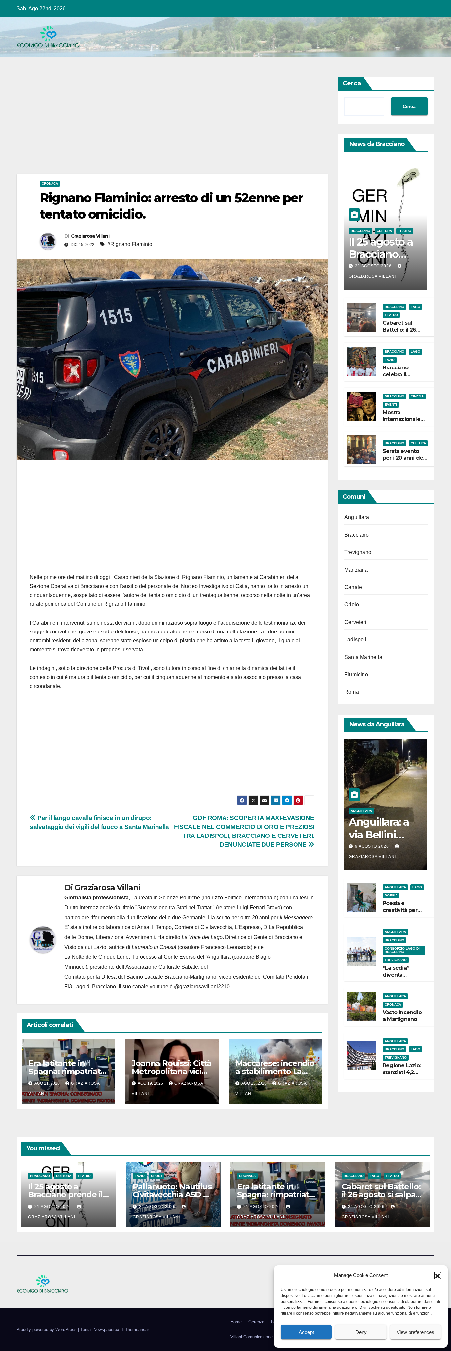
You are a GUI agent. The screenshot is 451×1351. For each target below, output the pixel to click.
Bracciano (360, 230)
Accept (306, 1332)
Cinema (417, 396)
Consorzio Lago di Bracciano (402, 949)
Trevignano (357, 552)
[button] (437, 1275)
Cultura (384, 230)
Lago (415, 306)
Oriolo (351, 604)
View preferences (415, 1332)
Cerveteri (355, 622)
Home (236, 1321)
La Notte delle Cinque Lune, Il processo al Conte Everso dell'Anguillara (147, 957)
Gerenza (256, 1321)
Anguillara (356, 517)
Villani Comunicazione (251, 1337)
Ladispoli (355, 639)
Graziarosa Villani (90, 236)
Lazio (390, 360)
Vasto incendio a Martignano (402, 1015)
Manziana (356, 570)
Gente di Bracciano (275, 937)
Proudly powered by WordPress (47, 1329)
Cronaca (50, 183)
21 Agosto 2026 (374, 266)
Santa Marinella (363, 657)
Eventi (391, 404)
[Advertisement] (172, 125)
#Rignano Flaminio (129, 244)
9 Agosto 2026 (372, 846)
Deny (361, 1332)
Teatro (404, 230)
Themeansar (137, 1329)
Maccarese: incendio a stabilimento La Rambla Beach (274, 1071)
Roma (351, 692)
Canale (353, 587)
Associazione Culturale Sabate (161, 967)
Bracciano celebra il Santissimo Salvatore (397, 378)
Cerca (352, 83)
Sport (156, 1176)
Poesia (391, 895)
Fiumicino (356, 674)
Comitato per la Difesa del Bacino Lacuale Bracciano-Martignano (140, 977)
